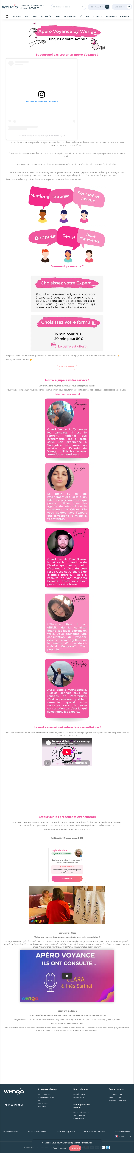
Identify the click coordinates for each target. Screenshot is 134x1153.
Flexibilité (97, 16)
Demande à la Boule (81, 1112)
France (121, 1136)
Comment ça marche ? (46, 1097)
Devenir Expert (79, 1094)
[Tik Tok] (22, 1105)
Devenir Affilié (78, 1097)
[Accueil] (10, 6)
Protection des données (37, 1131)
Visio (27, 16)
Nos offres (42, 1106)
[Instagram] (9, 1105)
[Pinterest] (19, 1105)
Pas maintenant (59, 1148)
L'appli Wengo (78, 1118)
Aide (35, 16)
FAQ (39, 1100)
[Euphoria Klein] (78, 853)
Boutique (124, 16)
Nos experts (43, 1103)
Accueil (7, 16)
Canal (57, 16)
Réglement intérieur (10, 1131)
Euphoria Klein (59, 850)
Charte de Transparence (65, 1131)
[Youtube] (12, 1105)
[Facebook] (6, 1105)
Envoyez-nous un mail (117, 1100)
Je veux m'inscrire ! (67, 366)
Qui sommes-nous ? (46, 1094)
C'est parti (75, 1148)
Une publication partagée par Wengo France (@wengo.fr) (42, 135)
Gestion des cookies (122, 1131)
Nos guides (111, 16)
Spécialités (46, 16)
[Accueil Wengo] (14, 1091)
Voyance (17, 16)
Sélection (84, 16)
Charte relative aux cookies (94, 1131)
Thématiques (70, 16)
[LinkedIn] (15, 1105)
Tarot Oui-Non (79, 1115)
